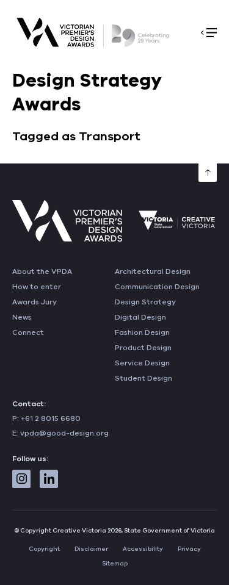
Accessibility (143, 549)
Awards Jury (34, 302)
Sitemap (115, 563)
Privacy (189, 549)
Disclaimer (91, 549)
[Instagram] (21, 479)
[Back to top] (207, 172)
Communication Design (157, 287)
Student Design (143, 378)
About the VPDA (42, 271)
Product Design (143, 348)
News (22, 317)
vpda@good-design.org (64, 433)
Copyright (44, 549)
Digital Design (140, 317)
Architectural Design (153, 271)
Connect (28, 332)
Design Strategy (145, 302)
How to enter (36, 287)
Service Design (142, 363)
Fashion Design (142, 332)
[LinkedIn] (49, 479)
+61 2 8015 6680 (51, 418)
